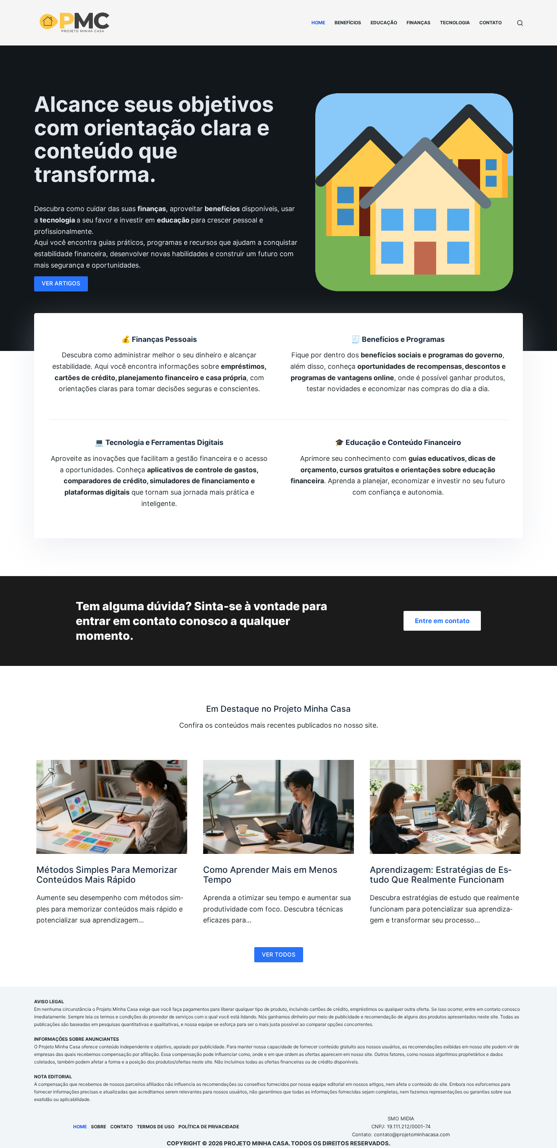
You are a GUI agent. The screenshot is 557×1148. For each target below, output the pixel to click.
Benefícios (348, 22)
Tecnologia (455, 22)
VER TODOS (279, 954)
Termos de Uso (155, 1126)
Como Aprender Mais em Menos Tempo (270, 875)
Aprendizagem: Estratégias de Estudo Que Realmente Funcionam (441, 875)
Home (318, 22)
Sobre (98, 1126)
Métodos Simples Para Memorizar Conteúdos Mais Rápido (106, 875)
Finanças (418, 22)
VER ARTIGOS (61, 283)
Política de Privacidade (208, 1126)
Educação (384, 22)
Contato (490, 22)
